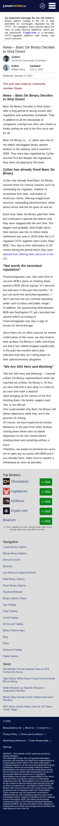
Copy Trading (10, 611)
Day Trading (9, 604)
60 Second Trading (13, 624)
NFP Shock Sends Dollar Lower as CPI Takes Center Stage (27, 708)
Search (42, 5)
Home (18, 6)
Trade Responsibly (39, 740)
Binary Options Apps (14, 630)
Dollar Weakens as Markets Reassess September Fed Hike (23, 689)
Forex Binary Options (14, 585)
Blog (5, 636)
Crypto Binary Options (15, 547)
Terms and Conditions (31, 734)
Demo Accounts (11, 559)
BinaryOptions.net (12, 727)
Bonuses (7, 566)
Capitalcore (19, 491)
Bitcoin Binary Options (15, 553)
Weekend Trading (12, 649)
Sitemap (7, 747)
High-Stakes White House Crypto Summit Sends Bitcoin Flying (29, 680)
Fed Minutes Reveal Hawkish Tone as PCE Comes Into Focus (26, 670)
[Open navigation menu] (52, 5)
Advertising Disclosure (14, 740)
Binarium (9, 520)
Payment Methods (13, 591)
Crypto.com (29, 32)
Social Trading (10, 617)
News (6, 643)
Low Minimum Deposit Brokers (19, 572)
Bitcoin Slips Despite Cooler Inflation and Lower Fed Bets (28, 698)
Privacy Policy (10, 734)
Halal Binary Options (14, 579)
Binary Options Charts (15, 598)
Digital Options (11, 656)
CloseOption (20, 481)
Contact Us (43, 727)
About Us (29, 727)
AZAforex (17, 501)
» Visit (45, 482)
